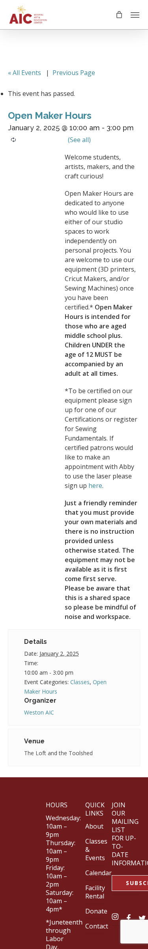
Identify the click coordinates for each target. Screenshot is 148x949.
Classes (80, 682)
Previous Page (73, 72)
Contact (96, 926)
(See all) (79, 139)
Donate (96, 911)
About (94, 826)
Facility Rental (95, 891)
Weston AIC (39, 712)
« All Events (24, 72)
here (95, 485)
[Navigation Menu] (135, 15)
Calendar (98, 872)
